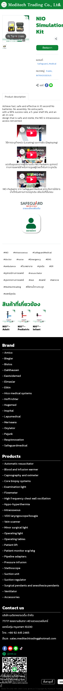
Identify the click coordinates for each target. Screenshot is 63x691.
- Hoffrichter (10, 399)
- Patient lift (10, 545)
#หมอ (31, 280)
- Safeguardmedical (14, 445)
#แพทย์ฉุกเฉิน (10, 293)
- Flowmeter (10, 493)
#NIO (6, 252)
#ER (51, 266)
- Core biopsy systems (16, 481)
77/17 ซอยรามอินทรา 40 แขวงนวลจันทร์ (25, 621)
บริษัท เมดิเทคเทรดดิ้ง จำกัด (18, 615)
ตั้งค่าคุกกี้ (48, 681)
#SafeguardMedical (42, 252)
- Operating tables (13, 539)
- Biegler (7, 358)
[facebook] (4, 648)
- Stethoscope (11, 568)
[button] (59, 4)
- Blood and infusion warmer (20, 469)
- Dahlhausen (10, 370)
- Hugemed (9, 405)
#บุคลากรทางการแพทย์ (14, 280)
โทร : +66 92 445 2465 (15, 633)
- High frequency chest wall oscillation (26, 498)
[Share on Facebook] (46, 85)
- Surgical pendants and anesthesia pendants (30, 585)
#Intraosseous (20, 252)
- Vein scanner (11, 522)
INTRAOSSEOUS (43, 75)
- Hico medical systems (17, 393)
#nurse (20, 259)
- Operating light (12, 533)
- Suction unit (10, 574)
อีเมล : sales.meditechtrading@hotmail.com (29, 638)
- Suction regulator (14, 580)
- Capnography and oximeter (20, 475)
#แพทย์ (42, 280)
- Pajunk (7, 434)
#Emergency (34, 259)
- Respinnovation (13, 440)
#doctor (8, 259)
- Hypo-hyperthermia (16, 504)
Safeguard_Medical (46, 63)
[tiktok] (21, 648)
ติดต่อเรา (47, 47)
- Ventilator (9, 591)
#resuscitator (35, 273)
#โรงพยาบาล (26, 266)
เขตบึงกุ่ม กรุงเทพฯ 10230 (17, 627)
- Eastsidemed (11, 376)
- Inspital (8, 411)
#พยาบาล (54, 280)
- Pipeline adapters (14, 556)
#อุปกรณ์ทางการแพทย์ (14, 273)
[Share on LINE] (51, 85)
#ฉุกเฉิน (40, 266)
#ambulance (10, 266)
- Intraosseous (11, 510)
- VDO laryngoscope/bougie (20, 516)
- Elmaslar (8, 382)
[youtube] (10, 648)
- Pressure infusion (14, 562)
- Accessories (11, 597)
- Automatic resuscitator (18, 464)
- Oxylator (8, 428)
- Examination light (14, 487)
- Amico (7, 353)
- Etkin (6, 387)
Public (49, 71)
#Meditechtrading (12, 287)
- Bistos (7, 364)
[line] (15, 648)
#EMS (48, 259)
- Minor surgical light (15, 527)
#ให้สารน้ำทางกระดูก (35, 287)
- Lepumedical (11, 416)
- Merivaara (9, 422)
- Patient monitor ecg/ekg (18, 551)
